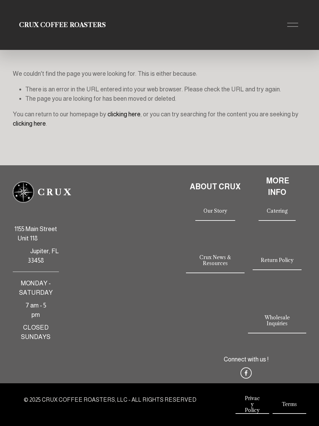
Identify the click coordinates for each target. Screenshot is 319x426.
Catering (277, 211)
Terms (289, 404)
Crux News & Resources (215, 260)
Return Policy (277, 260)
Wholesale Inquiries (277, 321)
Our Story (215, 211)
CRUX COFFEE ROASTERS (62, 25)
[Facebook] (246, 373)
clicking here (123, 114)
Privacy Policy (252, 404)
